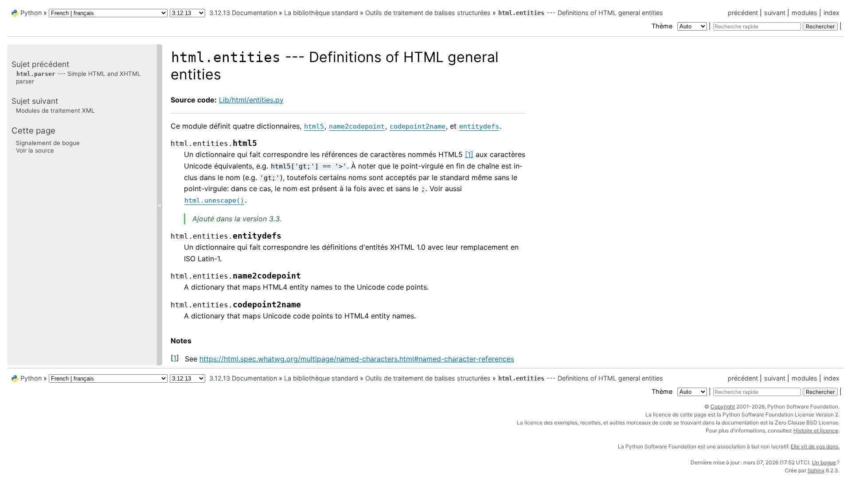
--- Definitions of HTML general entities (580, 12)
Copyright (722, 406)
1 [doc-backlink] (174, 357)
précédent (743, 12)
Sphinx (816, 470)
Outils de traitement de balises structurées (428, 12)
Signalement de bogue (48, 142)
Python (31, 12)
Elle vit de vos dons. (815, 446)
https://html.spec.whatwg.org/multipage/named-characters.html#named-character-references (356, 358)
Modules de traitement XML (55, 110)
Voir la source (35, 150)
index (831, 12)
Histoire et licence (815, 430)
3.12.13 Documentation (243, 12)
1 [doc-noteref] (469, 154)
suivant (774, 12)
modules (804, 12)
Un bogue (824, 462)
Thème (663, 26)
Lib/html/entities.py (251, 99)
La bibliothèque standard (321, 12)
